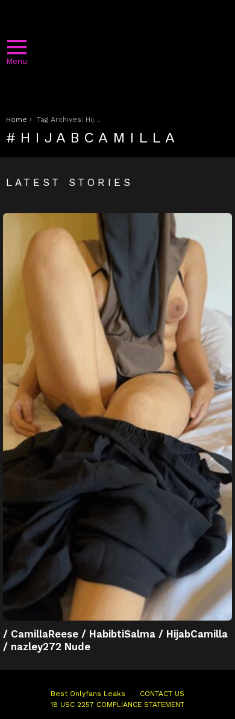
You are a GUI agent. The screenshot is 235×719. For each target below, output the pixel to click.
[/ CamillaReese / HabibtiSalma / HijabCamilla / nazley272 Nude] (117, 417)
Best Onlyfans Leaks (88, 693)
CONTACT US (162, 693)
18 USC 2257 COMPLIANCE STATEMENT (117, 704)
